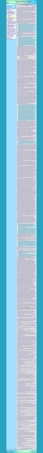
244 (18, 392)
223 (18, 342)
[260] (32, 260)
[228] (17, 102)
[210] (31, 30)
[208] (22, 11)
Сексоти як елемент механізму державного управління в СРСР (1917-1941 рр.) (11, 32)
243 (18, 389)
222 (18, 336)
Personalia (8, 37)
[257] (34, 241)
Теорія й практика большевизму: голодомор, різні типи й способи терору (11, 28)
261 (18, 431)
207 (18, 308)
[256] (30, 233)
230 (18, 357)
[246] (21, 177)
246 (18, 394)
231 (18, 359)
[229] (27, 103)
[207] (26, 9)
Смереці (13, 452)
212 (18, 322)
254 (18, 416)
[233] (22, 126)
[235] (30, 128)
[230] (26, 120)
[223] (21, 96)
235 (18, 376)
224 (18, 346)
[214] (27, 58)
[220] (21, 88)
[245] (29, 171)
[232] (17, 125)
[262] (17, 281)
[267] (30, 298)
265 (18, 439)
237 (18, 380)
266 (18, 440)
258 (18, 424)
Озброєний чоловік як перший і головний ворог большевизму (10, 26)
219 (18, 332)
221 (18, 335)
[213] (17, 47)
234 (18, 367)
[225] (20, 99)
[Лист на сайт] (16, 6)
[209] (33, 20)
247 (18, 396)
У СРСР (8, 16)
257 (18, 422)
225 (18, 349)
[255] (31, 226)
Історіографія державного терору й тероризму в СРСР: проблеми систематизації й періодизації (11, 12)
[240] (34, 144)
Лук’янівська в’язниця (9, 20)
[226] (34, 99)
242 (18, 388)
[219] (21, 86)
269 (18, 446)
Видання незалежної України (11, 17)
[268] (30, 301)
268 (18, 445)
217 (18, 329)
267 (18, 441)
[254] (32, 217)
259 (18, 425)
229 (18, 356)
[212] (23, 45)
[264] (32, 285)
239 (18, 384)
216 (18, 328)
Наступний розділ (30, 448)
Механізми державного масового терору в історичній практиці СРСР (11, 25)
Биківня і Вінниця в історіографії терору (27, 4)
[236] (17, 133)
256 (18, 421)
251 (18, 401)
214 (18, 324)
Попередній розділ (23, 448)
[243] (17, 155)
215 (18, 327)
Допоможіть (21, 449)
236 (18, 379)
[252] (32, 214)
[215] (30, 62)
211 (18, 318)
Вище (26, 448)
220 (18, 333)
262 (18, 432)
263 (18, 436)
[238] (28, 135)
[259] (30, 256)
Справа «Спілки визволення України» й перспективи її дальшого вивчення (11, 21)
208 (18, 313)
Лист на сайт (8, 5)
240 (18, 385)
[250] (31, 197)
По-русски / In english (9, 38)
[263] (30, 283)
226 (18, 351)
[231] (29, 124)
